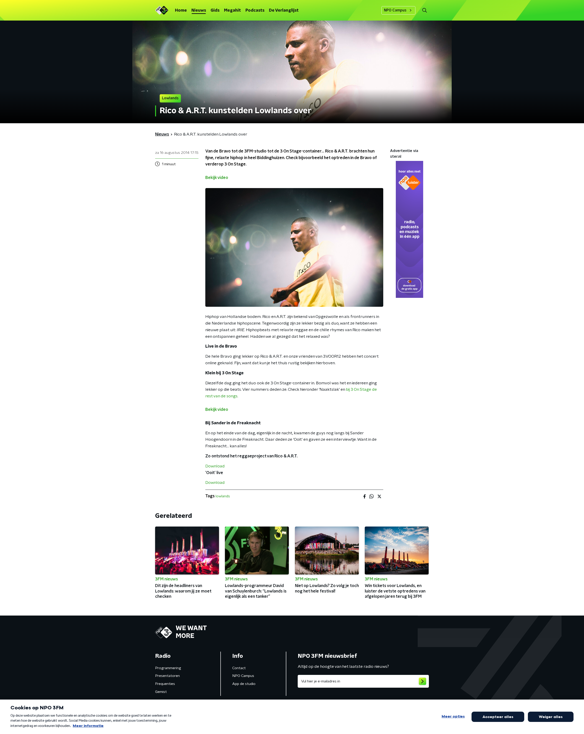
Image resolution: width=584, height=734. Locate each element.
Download (215, 466)
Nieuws (198, 10)
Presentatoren (167, 676)
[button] (424, 10)
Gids (215, 10)
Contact (239, 668)
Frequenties (165, 684)
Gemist (161, 692)
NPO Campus (395, 10)
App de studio (244, 684)
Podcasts (254, 10)
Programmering (168, 668)
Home (181, 10)
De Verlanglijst (284, 10)
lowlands (223, 496)
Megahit (232, 10)
